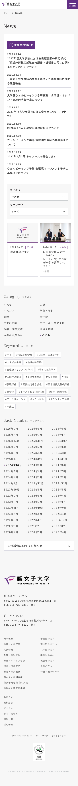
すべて (8, 304)
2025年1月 (11, 459)
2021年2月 (35, 526)
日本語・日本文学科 (49, 355)
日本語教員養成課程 (58, 384)
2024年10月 (14, 465)
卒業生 (10, 406)
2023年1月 (59, 501)
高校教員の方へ (48, 644)
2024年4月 (11, 477)
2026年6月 (35, 428)
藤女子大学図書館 (13, 677)
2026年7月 (11, 428)
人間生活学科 (13, 377)
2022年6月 (35, 514)
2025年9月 (11, 446)
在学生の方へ (47, 649)
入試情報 (8, 649)
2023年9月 (35, 489)
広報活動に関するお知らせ (24, 545)
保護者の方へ (47, 660)
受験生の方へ (47, 638)
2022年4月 (59, 514)
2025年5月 (11, 453)
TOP (6, 12)
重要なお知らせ (13, 335)
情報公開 (8, 719)
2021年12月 (59, 520)
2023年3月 (11, 501)
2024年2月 (59, 477)
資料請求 (8, 702)
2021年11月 (11, 526)
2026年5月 (59, 428)
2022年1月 (35, 520)
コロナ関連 (47, 329)
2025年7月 (35, 446)
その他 (46, 335)
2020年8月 (11, 532)
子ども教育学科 (47, 369)
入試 (42, 304)
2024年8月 (59, 465)
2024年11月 (59, 459)
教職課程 (11, 384)
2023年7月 (11, 495)
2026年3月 (35, 434)
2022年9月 (59, 507)
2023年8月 (59, 489)
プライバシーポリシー (22, 736)
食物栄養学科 (34, 377)
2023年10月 (12, 489)
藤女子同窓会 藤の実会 (16, 682)
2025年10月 (60, 441)
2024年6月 (35, 471)
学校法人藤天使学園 (14, 688)
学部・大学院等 (12, 644)
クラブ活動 (37, 399)
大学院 (44, 316)
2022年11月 (11, 507)
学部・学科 (47, 310)
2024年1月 (11, 483)
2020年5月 (35, 532)
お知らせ (8, 697)
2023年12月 (36, 483)
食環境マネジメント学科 (19, 369)
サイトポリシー (59, 736)
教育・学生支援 (12, 655)
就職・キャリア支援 (14, 660)
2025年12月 (12, 441)
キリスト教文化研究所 (32, 391)
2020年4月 (59, 532)
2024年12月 (36, 459)
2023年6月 (35, 495)
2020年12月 (60, 526)
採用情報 (8, 724)
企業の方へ (46, 666)
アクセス (8, 708)
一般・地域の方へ (49, 671)
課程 (6, 316)
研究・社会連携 (12, 671)
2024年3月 (35, 477)
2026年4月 (11, 434)
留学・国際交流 (13, 329)
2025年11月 (35, 441)
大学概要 (8, 638)
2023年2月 (35, 501)
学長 (9, 355)
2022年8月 (11, 514)
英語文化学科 (24, 355)
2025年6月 (59, 446)
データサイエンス (16, 399)
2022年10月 (36, 507)
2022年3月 (11, 520)
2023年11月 (59, 483)
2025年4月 (35, 453)
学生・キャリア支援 (52, 323)
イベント (9, 310)
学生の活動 (10, 323)
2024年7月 (11, 471)
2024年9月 (35, 465)
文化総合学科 (13, 362)
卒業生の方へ (47, 655)
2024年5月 (59, 471)
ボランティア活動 (59, 399)
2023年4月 (59, 495)
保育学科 (52, 377)
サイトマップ (42, 736)
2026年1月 (59, 434)
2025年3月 (59, 453)
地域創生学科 (34, 362)
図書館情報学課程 (32, 384)
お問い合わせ (11, 713)
